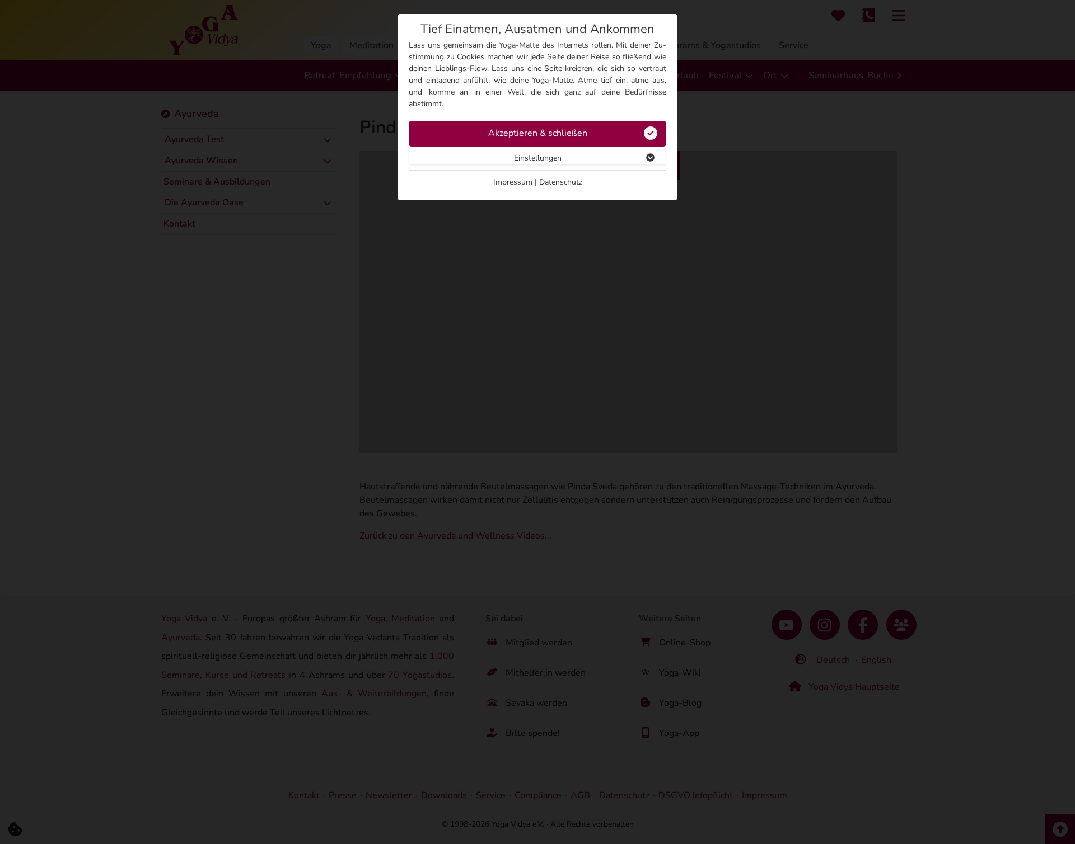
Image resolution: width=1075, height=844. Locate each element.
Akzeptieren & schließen (537, 133)
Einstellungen (538, 158)
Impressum (512, 182)
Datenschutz (560, 182)
